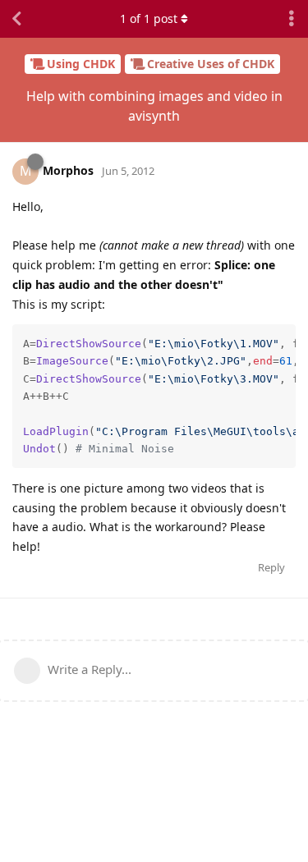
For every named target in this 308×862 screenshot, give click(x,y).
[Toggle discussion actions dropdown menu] (291, 19)
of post (148, 18)
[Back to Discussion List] (16, 19)
